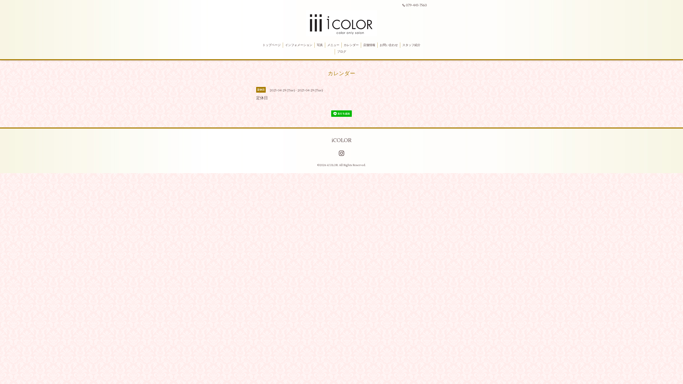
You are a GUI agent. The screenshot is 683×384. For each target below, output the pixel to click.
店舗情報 (369, 45)
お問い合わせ (389, 45)
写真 (320, 45)
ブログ (341, 52)
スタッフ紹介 (411, 45)
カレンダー (351, 45)
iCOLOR (341, 140)
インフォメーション (298, 45)
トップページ (272, 45)
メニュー (333, 45)
